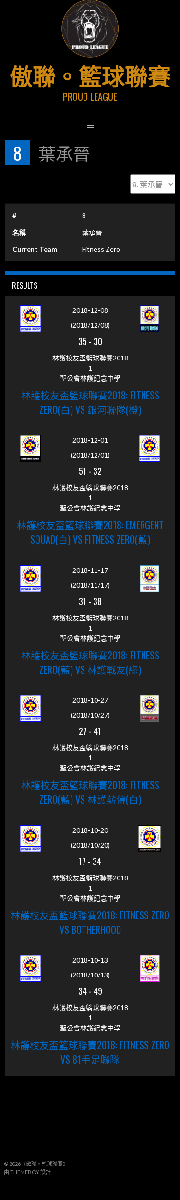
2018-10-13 (90, 960)
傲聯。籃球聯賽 (90, 75)
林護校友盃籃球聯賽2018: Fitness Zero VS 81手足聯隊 (90, 1052)
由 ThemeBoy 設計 (27, 1172)
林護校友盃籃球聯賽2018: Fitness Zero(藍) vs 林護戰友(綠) (90, 662)
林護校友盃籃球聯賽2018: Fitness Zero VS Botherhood (90, 922)
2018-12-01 (90, 440)
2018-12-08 (90, 310)
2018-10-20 (90, 830)
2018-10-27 (90, 700)
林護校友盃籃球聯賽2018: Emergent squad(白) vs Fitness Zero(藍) (90, 532)
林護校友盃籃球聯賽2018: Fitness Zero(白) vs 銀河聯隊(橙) (90, 402)
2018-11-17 (90, 570)
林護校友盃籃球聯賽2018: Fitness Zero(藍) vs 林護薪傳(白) (90, 792)
